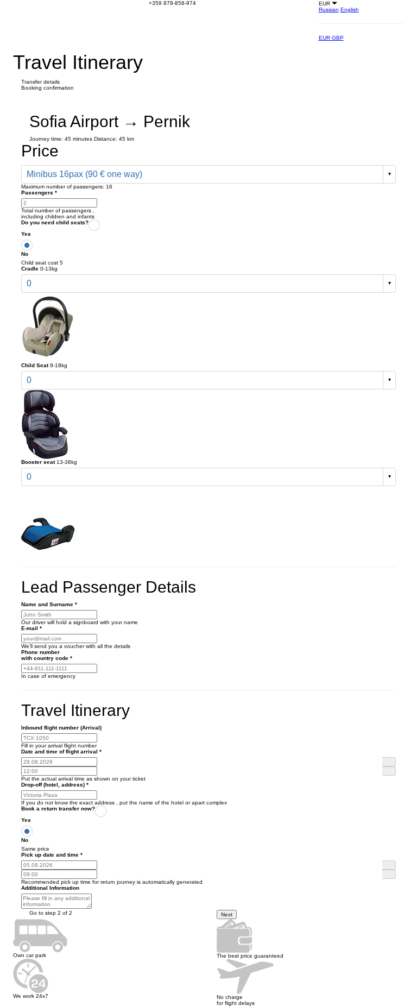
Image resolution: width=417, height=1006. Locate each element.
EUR (325, 38)
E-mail (31, 628)
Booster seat (38, 462)
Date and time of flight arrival (61, 751)
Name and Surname (49, 604)
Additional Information (50, 888)
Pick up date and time (52, 855)
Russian (329, 9)
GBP (338, 38)
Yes (26, 234)
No (24, 254)
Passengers (39, 193)
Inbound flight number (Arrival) (61, 728)
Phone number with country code (46, 655)
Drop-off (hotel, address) (55, 785)
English (349, 9)
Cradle (30, 269)
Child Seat (34, 365)
